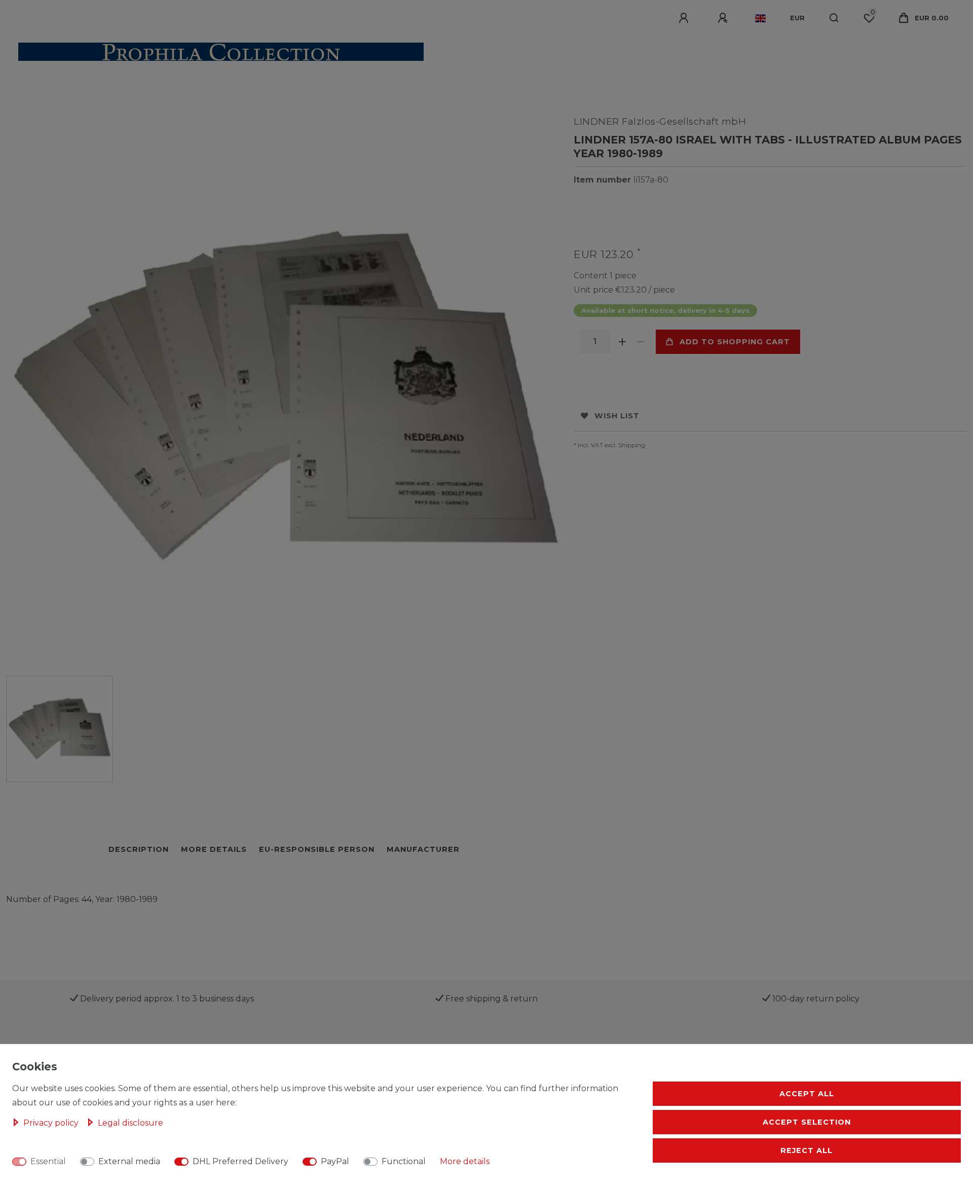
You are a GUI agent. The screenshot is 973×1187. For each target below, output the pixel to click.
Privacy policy (52, 1123)
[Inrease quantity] (622, 342)
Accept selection (807, 1122)
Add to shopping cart (735, 341)
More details (465, 1161)
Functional (404, 1161)
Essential (48, 1161)
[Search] (834, 18)
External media (129, 1161)
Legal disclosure (130, 1123)
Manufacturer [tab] (423, 849)
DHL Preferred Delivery (240, 1161)
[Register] (724, 18)
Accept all (806, 1093)
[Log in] (685, 18)
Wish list (617, 415)
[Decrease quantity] (640, 342)
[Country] (760, 18)
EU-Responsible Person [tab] (317, 849)
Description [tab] (138, 849)
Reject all (806, 1150)
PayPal (335, 1161)
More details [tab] (214, 849)
